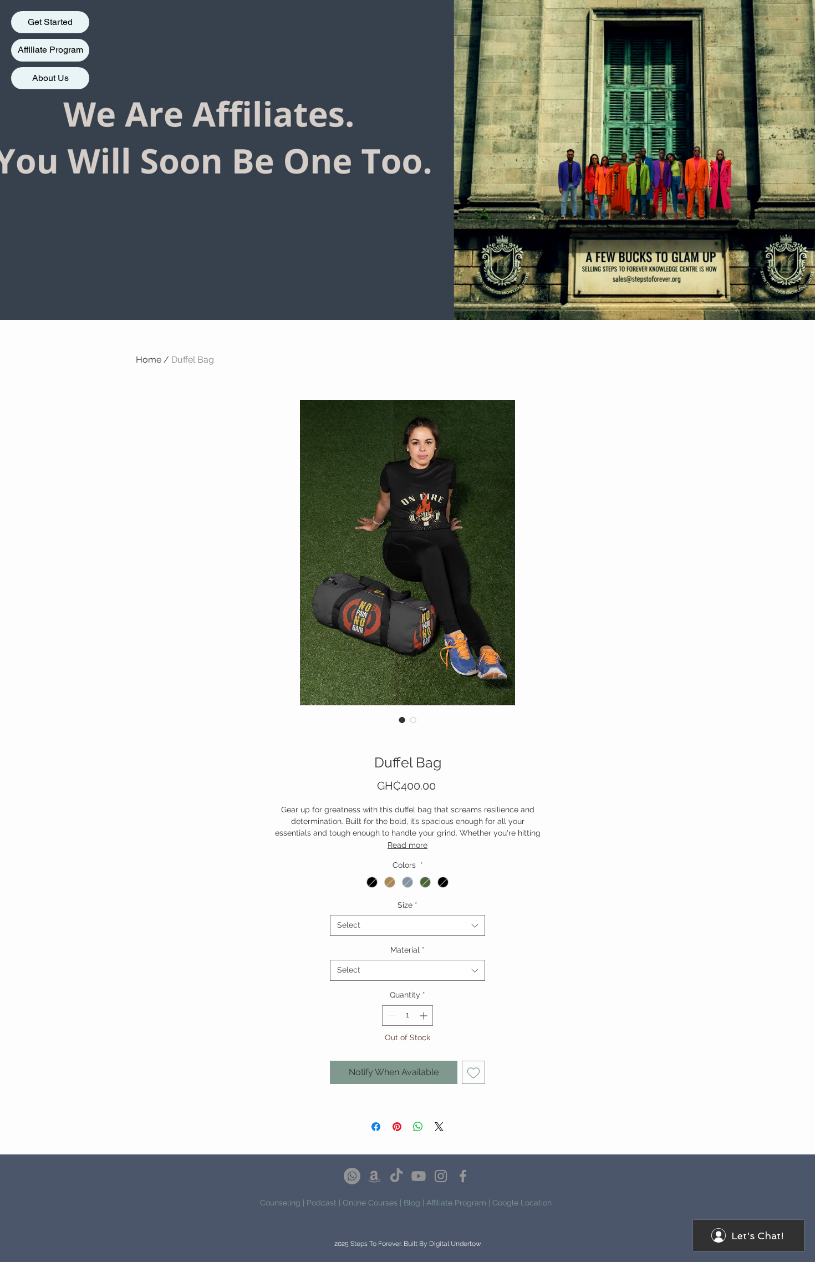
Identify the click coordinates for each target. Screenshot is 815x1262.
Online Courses (370, 1202)
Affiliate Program (50, 49)
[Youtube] (418, 1176)
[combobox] (407, 925)
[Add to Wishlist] (473, 1072)
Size (407, 904)
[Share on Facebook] (376, 1126)
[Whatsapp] (352, 1176)
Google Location (522, 1202)
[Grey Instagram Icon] (440, 1176)
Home (148, 359)
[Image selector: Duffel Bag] (401, 719)
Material (407, 949)
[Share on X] (439, 1126)
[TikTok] (396, 1176)
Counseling (280, 1202)
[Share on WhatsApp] (418, 1126)
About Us (50, 78)
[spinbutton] (407, 1015)
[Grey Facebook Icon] (463, 1176)
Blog (412, 1202)
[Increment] (424, 1015)
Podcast (322, 1202)
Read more (407, 845)
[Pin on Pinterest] (397, 1126)
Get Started (50, 22)
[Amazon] (374, 1176)
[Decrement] (391, 1015)
